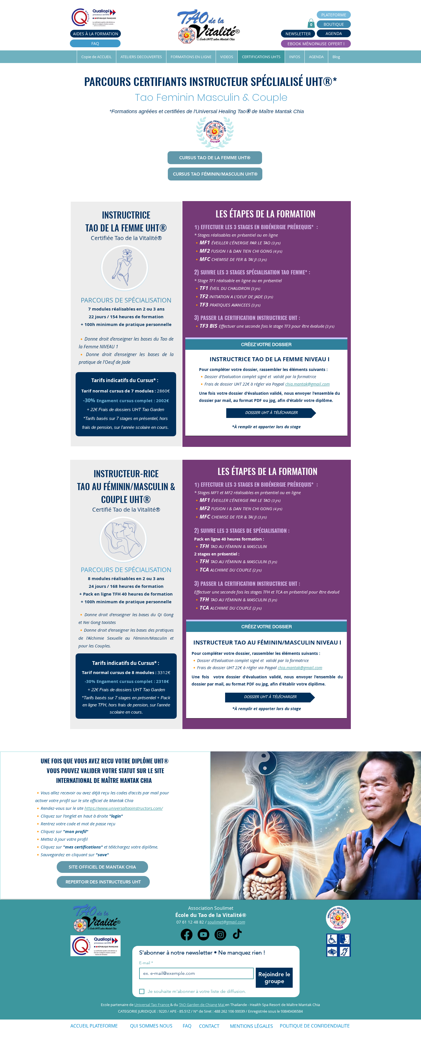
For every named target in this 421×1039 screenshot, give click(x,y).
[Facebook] (186, 934)
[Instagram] (220, 934)
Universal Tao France (152, 1004)
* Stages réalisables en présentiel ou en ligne (236, 235)
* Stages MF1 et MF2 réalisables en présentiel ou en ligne (247, 492)
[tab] (266, 343)
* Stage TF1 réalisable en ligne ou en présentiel (238, 280)
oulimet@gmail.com (227, 922)
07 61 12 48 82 (190, 922)
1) (196, 227)
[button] (311, 23)
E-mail (146, 963)
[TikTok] (237, 934)
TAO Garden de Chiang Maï (202, 1004)
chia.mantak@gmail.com (307, 384)
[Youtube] (203, 934)
